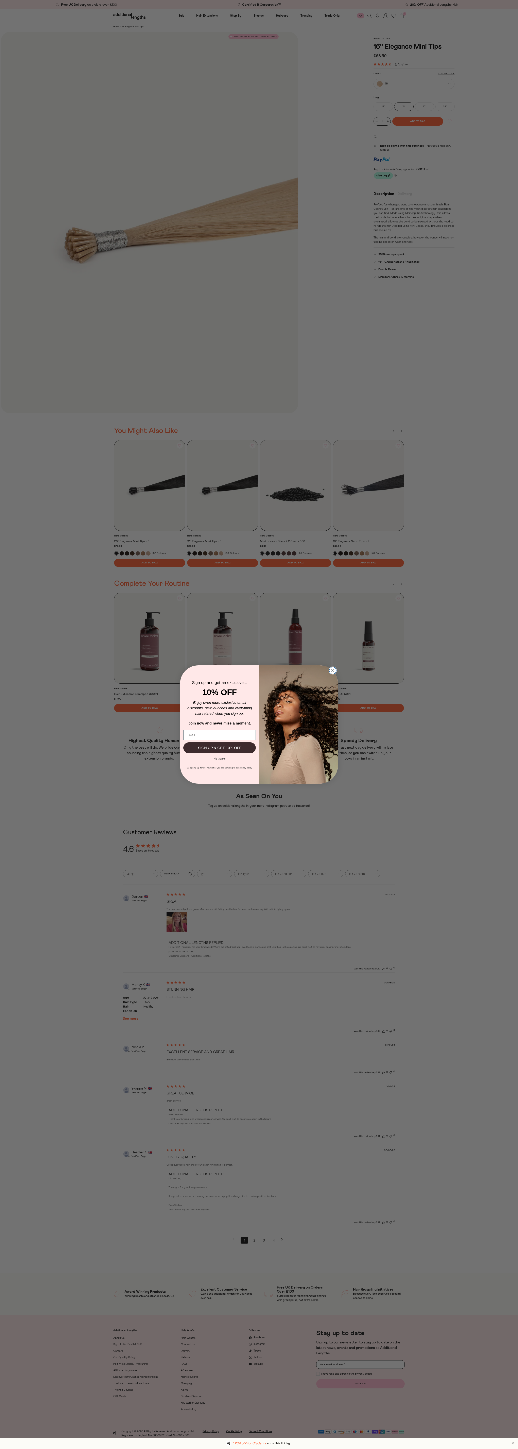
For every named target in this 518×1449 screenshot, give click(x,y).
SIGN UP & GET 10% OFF (219, 748)
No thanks (220, 758)
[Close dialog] (332, 670)
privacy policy (246, 768)
